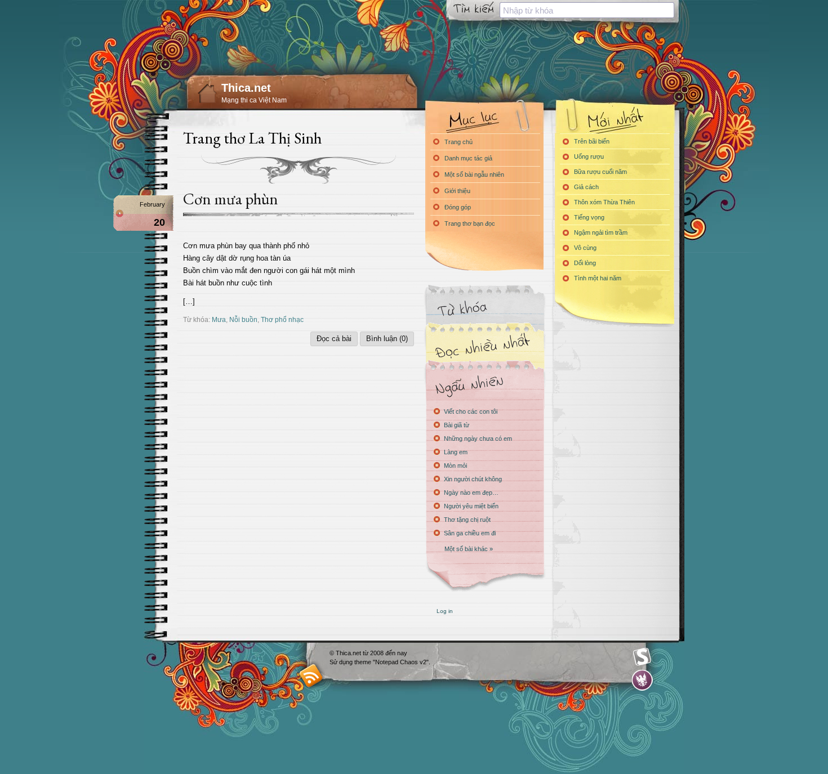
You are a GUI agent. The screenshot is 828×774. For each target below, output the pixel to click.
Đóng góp (457, 207)
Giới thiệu (457, 190)
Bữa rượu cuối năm (600, 171)
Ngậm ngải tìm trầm (600, 232)
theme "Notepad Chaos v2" (391, 662)
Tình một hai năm (597, 278)
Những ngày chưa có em (478, 438)
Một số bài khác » (468, 548)
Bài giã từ (456, 425)
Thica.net (246, 88)
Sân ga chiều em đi (470, 533)
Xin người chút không (473, 479)
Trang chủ (458, 141)
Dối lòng (585, 263)
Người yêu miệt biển (471, 506)
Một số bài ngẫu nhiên (474, 174)
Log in (445, 611)
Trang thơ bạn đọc (469, 223)
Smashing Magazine (642, 657)
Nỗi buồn (243, 319)
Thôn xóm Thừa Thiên (604, 202)
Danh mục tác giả (468, 158)
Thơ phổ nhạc (282, 319)
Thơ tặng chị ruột (467, 519)
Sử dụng (342, 662)
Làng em (456, 452)
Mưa (219, 319)
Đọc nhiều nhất (484, 346)
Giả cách (586, 187)
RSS (311, 675)
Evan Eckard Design (642, 680)
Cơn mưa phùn (230, 199)
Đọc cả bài (334, 338)
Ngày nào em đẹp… (471, 492)
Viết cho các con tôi (470, 411)
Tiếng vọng (589, 217)
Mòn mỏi (455, 465)
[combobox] (587, 10)
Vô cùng (585, 247)
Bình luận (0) (387, 338)
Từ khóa (484, 308)
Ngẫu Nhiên (484, 384)
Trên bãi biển (591, 141)
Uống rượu (589, 156)
